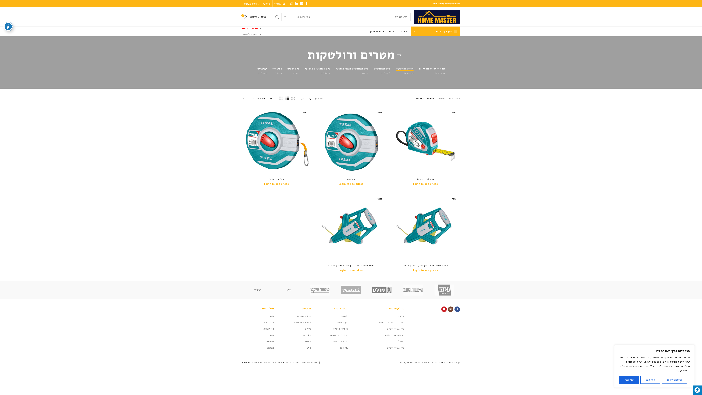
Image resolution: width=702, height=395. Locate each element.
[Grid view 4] (281, 98)
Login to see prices (425, 184)
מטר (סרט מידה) (425, 179)
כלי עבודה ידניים (395, 328)
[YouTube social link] (444, 309)
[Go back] (399, 55)
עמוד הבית (454, 98)
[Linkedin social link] (296, 3)
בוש (309, 347)
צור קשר (343, 347)
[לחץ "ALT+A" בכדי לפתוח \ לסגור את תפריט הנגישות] (697, 390)
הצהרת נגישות (340, 341)
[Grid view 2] (293, 98)
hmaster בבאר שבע (252, 362)
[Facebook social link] (306, 3)
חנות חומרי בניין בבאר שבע (436, 362)
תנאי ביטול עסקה (339, 335)
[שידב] (444, 290)
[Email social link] (301, 3)
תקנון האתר (342, 322)
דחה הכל (650, 379)
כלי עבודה (268, 328)
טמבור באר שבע (302, 322)
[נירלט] (382, 290)
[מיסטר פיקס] (319, 290)
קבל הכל (629, 379)
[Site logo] (437, 16)
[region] (654, 366)
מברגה (270, 347)
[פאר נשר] (413, 290)
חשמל (401, 341)
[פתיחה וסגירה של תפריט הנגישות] (8, 26)
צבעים (401, 316)
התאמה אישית (674, 379)
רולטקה (351, 179)
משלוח (344, 316)
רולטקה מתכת (276, 179)
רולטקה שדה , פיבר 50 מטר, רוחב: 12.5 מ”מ (351, 265)
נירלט (308, 328)
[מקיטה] (351, 290)
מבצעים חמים (250, 28)
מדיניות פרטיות (340, 328)
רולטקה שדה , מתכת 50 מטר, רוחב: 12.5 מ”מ (425, 265)
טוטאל (308, 341)
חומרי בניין (268, 316)
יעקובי (257, 290)
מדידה (441, 98)
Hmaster (283, 362)
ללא (289, 290)
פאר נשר (306, 335)
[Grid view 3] (287, 98)
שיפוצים (270, 341)
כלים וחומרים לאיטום (393, 335)
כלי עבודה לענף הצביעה (391, 322)
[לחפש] (277, 17)
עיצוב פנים (268, 322)
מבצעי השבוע (304, 316)
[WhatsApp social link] (291, 3)
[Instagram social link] (450, 309)
